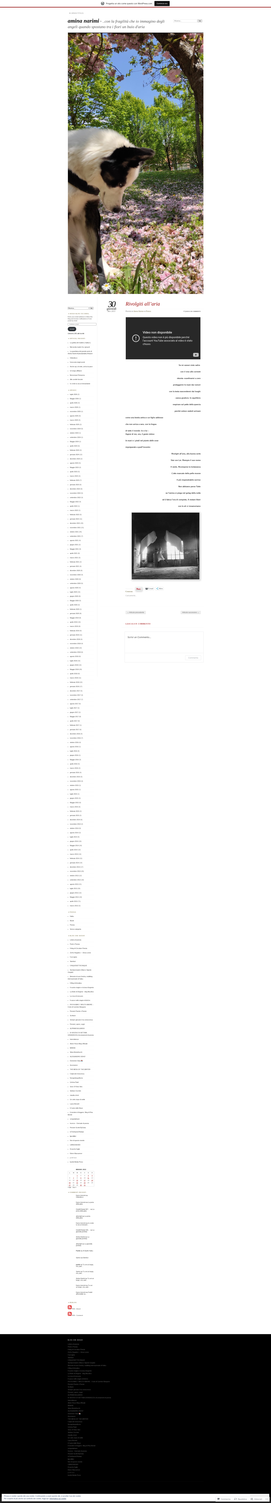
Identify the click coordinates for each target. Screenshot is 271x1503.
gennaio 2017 (74, 729)
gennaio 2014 (74, 863)
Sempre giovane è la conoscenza (81, 1020)
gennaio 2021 (74, 566)
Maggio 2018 (74, 669)
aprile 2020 (73, 605)
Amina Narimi (139, 311)
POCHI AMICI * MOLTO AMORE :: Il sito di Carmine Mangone (89, 1381)
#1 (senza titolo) (76, 13)
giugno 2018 (74, 665)
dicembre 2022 (75, 489)
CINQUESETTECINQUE (78, 965)
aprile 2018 (73, 673)
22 (77, 1183)
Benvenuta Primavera (77, 375)
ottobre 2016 (74, 742)
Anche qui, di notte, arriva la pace (81, 366)
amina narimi (83, 21)
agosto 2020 (74, 588)
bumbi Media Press (76, 1162)
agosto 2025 (74, 416)
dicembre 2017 (75, 691)
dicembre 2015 (75, 777)
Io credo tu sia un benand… (85, 1224)
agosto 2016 (74, 746)
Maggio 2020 (74, 600)
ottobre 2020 (74, 579)
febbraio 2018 (74, 682)
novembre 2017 (75, 695)
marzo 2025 (74, 420)
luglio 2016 (73, 751)
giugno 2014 (74, 841)
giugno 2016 (74, 755)
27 (70, 1185)
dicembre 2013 (75, 867)
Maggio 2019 (74, 618)
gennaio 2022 (74, 519)
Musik (72, 920)
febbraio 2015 (74, 811)
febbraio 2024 (74, 450)
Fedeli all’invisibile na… (84, 1293)
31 (85, 1185)
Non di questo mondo (77, 1140)
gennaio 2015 (74, 815)
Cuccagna (73, 957)
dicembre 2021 (75, 523)
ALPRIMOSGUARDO (77, 1028)
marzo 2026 (74, 407)
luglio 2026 (73, 394)
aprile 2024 (73, 446)
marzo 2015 (74, 807)
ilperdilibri (73, 1136)
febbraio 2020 (74, 609)
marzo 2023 (74, 476)
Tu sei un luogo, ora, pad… (85, 1279)
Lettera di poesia (75, 940)
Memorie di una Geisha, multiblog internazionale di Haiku (87, 1365)
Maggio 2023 (74, 467)
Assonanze (74, 1065)
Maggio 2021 (74, 549)
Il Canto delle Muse (76, 1108)
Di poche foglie (75, 1149)
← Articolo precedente (135, 612)
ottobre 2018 (74, 648)
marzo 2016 (74, 768)
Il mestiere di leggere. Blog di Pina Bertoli (81, 1446)
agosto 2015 (74, 789)
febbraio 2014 (74, 858)
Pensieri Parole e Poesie (78, 1011)
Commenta (193, 658)
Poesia (148, 311)
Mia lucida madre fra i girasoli (80, 347)
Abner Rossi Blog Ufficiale (79, 1044)
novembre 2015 (75, 781)
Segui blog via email (79, 313)
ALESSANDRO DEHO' (78, 1056)
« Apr (69, 1187)
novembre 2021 (75, 527)
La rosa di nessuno (76, 996)
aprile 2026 (73, 403)
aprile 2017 (73, 721)
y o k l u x (73, 1158)
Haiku (72, 916)
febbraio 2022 (74, 514)
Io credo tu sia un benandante (80, 383)
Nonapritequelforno (76, 1078)
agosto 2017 (74, 704)
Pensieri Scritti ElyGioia (78, 1127)
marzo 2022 (74, 510)
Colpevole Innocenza (77, 1074)
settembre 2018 (75, 652)
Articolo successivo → (190, 612)
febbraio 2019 (74, 631)
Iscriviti (72, 329)
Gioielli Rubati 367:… (83, 1209)
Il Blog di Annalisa (76, 983)
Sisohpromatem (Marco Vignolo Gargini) (81, 1363)
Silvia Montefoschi (76, 1052)
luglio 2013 (73, 888)
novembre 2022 (75, 493)
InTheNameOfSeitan (77, 1132)
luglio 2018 (73, 661)
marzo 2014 (74, 854)
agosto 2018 (74, 656)
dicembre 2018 (75, 639)
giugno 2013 (74, 893)
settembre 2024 (75, 437)
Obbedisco (73, 358)
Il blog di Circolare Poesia (78, 948)
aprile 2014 (73, 850)
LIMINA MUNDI (75, 1145)
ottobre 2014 (74, 828)
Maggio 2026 (74, 398)
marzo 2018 (74, 678)
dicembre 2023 (75, 459)
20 (70, 1183)
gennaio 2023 (74, 484)
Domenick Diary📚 (76, 1061)
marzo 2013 (74, 906)
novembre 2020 (75, 575)
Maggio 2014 (74, 845)
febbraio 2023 (74, 480)
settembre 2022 (75, 497)
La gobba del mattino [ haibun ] (80, 343)
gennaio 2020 (74, 613)
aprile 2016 (73, 764)
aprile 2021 (73, 553)
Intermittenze (74, 1039)
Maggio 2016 (74, 759)
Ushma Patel (74, 1082)
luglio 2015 (73, 794)
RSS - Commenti (77, 1315)
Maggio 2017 (74, 716)
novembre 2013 (75, 871)
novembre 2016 (75, 738)
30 (81, 1185)
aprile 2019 (73, 622)
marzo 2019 (74, 626)
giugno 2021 (74, 544)
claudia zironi (74, 1095)
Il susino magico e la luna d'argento (82, 987)
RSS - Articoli (76, 1308)
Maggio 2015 (74, 802)
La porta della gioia (85, 1210)
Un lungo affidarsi (76, 371)
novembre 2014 (75, 824)
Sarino (78, 1258)
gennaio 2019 (74, 635)
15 (77, 1180)
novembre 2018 (75, 643)
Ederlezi (85, 1258)
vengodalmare (75, 1119)
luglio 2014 (73, 837)
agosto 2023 (74, 463)
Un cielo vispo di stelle (77, 1099)
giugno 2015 (74, 798)
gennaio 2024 (74, 454)
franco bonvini (81, 1195)
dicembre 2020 (75, 570)
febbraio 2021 (74, 562)
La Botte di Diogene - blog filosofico (82, 992)
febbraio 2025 (74, 424)
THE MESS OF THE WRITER (80, 1069)
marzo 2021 (74, 557)
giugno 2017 (74, 712)
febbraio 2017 (74, 725)
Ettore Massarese (76, 1153)
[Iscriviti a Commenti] (70, 1315)
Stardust (73, 961)
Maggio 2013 (74, 897)
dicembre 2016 (75, 734)
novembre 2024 (75, 429)
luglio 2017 (73, 708)
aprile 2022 (73, 506)
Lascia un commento (193, 311)
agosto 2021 (74, 540)
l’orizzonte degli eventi (77, 362)
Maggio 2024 (74, 441)
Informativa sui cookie (58, 1499)
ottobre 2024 (74, 433)
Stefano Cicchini (75, 1091)
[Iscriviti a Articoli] (70, 1308)
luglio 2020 (73, 592)
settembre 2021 (75, 536)
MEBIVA (72, 1048)
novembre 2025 (75, 411)
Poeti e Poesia (75, 944)
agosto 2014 (74, 832)
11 (88, 1178)
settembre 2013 (75, 880)
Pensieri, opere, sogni (77, 1024)
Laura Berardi (74, 1104)
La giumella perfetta (85, 1231)
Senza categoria (75, 929)
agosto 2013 (74, 884)
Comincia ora (162, 3)
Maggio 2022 (74, 502)
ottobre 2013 (74, 875)
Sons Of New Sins (76, 1086)
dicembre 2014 (75, 819)
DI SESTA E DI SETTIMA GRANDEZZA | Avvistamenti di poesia (89, 1397)
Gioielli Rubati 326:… (83, 1230)
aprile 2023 (73, 471)
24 (85, 1183)
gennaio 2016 (74, 772)
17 (85, 1180)
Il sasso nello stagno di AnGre (80, 1000)
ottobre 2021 (74, 532)
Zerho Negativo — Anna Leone (80, 953)
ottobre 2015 (74, 785)
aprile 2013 (73, 901)
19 (92, 1180)
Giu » (74, 1187)
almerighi (79, 1216)
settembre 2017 (75, 699)
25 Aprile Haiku (88, 1251)
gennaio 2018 (74, 686)
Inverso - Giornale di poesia (79, 1123)
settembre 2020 (75, 583)
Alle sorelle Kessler (76, 379)
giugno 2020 (74, 596)
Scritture (73, 1015)
